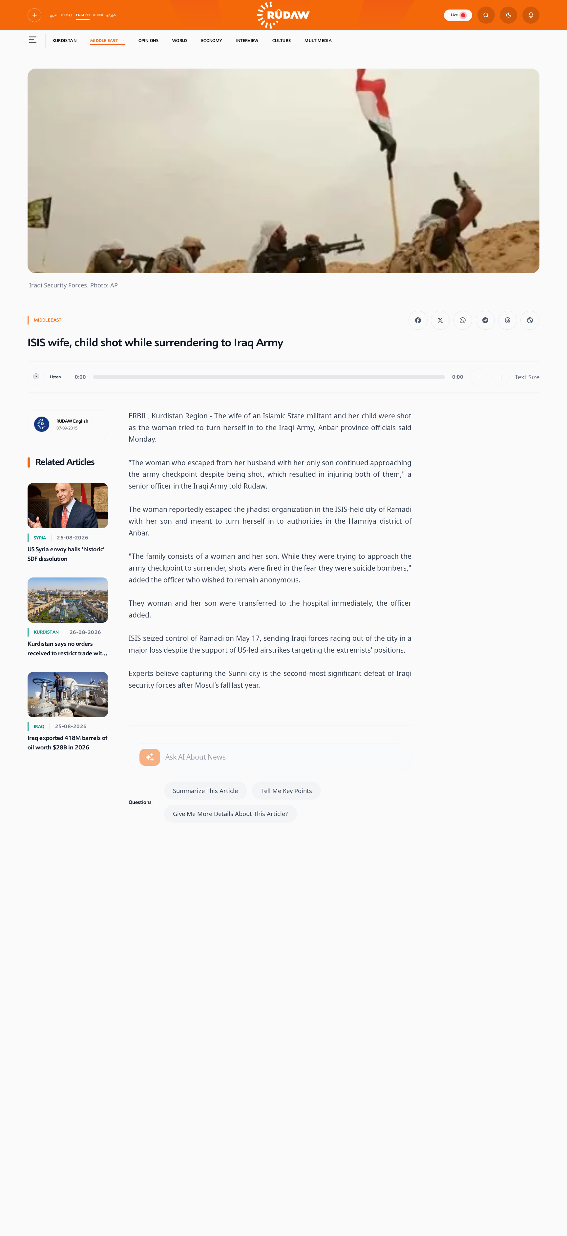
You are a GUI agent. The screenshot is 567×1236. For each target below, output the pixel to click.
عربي (53, 15)
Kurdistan (64, 40)
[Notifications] (531, 15)
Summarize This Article (205, 790)
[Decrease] (479, 377)
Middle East (104, 40)
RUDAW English (72, 421)
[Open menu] (33, 41)
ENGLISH (83, 15)
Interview (247, 40)
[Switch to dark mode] (508, 15)
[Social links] (34, 15)
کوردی (111, 15)
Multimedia (318, 40)
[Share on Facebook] (418, 320)
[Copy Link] (529, 320)
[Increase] (501, 377)
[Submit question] (149, 757)
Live (454, 15)
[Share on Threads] (507, 320)
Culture (281, 40)
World (179, 40)
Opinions (148, 40)
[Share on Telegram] (485, 320)
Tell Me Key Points (286, 790)
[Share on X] (440, 320)
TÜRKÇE (66, 15)
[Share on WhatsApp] (462, 320)
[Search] (486, 15)
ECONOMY (211, 40)
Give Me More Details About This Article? (230, 813)
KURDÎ (98, 15)
